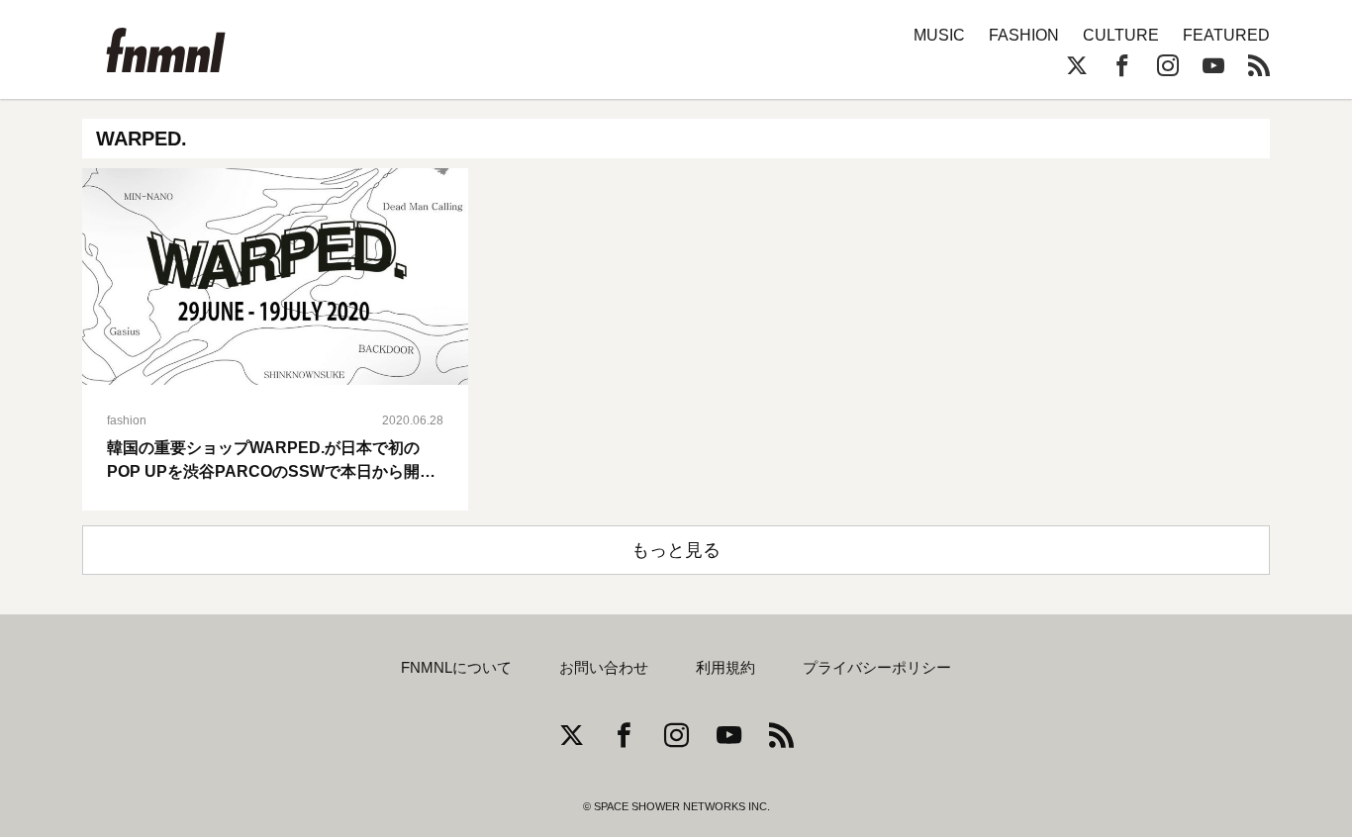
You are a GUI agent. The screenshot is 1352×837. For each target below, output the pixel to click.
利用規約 (725, 668)
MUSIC (939, 35)
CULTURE (1121, 35)
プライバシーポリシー (877, 668)
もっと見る (676, 550)
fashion (126, 420)
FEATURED (1226, 35)
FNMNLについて (456, 668)
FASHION (1024, 35)
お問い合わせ (603, 668)
